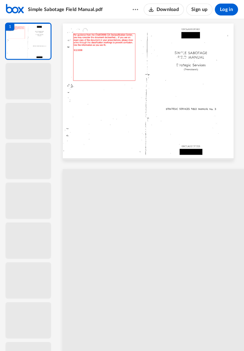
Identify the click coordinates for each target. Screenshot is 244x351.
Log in (226, 9)
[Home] (15, 9)
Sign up (199, 9)
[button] (28, 41)
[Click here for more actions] (135, 9)
